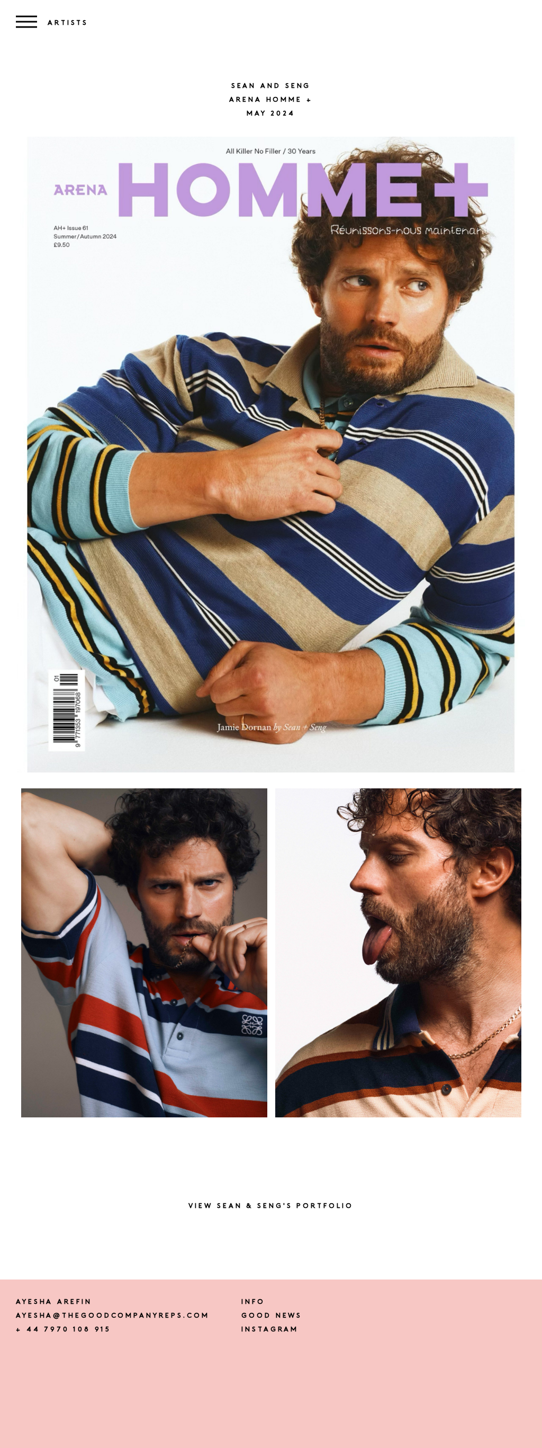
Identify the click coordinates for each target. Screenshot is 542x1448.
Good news (271, 1315)
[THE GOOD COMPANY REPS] (271, 11)
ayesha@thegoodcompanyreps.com (113, 1315)
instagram (270, 1329)
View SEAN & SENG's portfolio (270, 1206)
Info (253, 1302)
